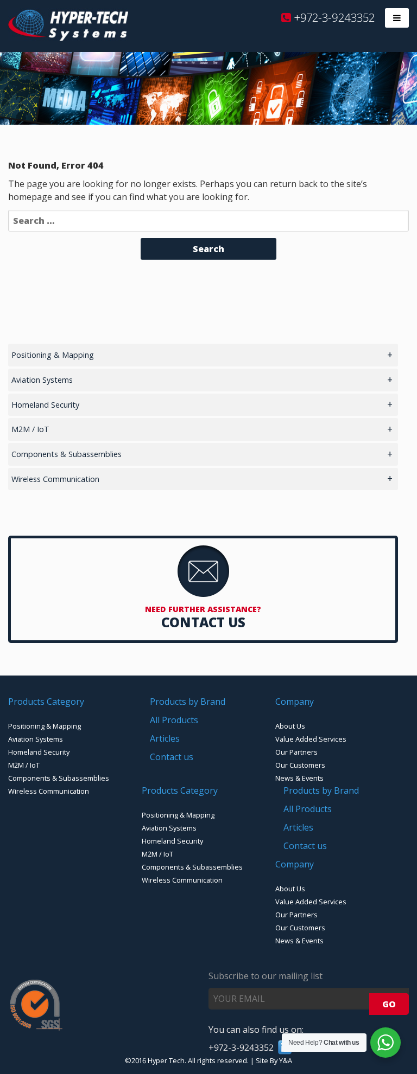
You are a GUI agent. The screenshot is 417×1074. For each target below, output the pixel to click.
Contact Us (203, 622)
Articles (165, 738)
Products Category (46, 702)
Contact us (171, 757)
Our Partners (296, 752)
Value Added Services (310, 739)
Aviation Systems (42, 380)
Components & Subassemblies (66, 454)
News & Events (299, 778)
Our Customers (300, 765)
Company (294, 702)
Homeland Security (45, 405)
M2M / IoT (30, 429)
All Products (174, 720)
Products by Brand (187, 702)
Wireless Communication (55, 479)
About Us (290, 726)
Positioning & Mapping (52, 355)
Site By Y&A (274, 1060)
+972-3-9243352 (333, 17)
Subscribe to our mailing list (265, 976)
